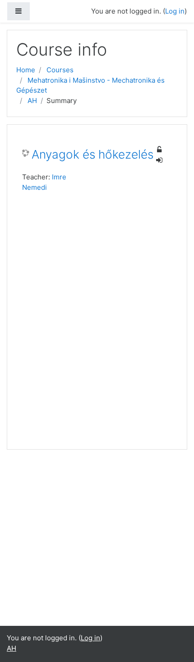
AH (32, 100)
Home (25, 70)
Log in (175, 11)
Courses (60, 70)
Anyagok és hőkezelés (92, 154)
